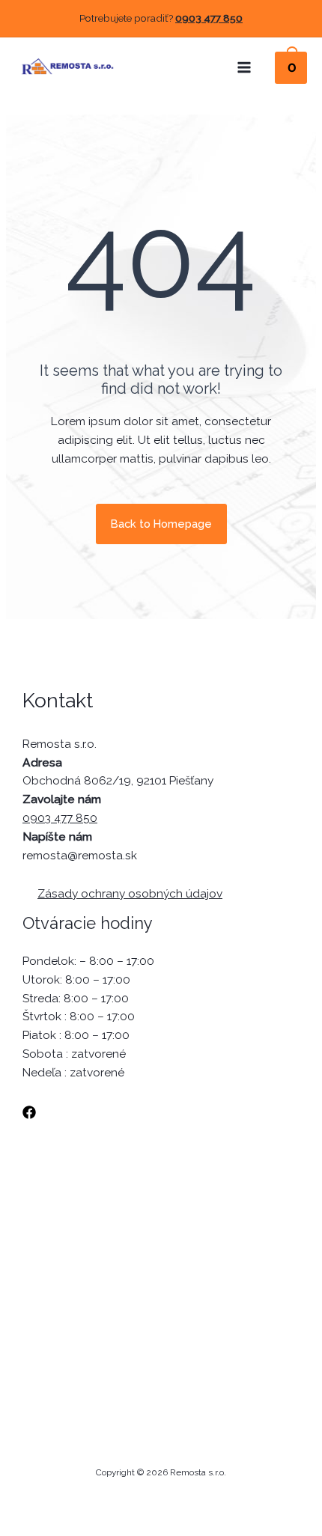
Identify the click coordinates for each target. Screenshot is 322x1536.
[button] (161, 524)
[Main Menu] (244, 67)
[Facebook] (29, 1112)
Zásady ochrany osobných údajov (129, 893)
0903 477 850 (209, 18)
